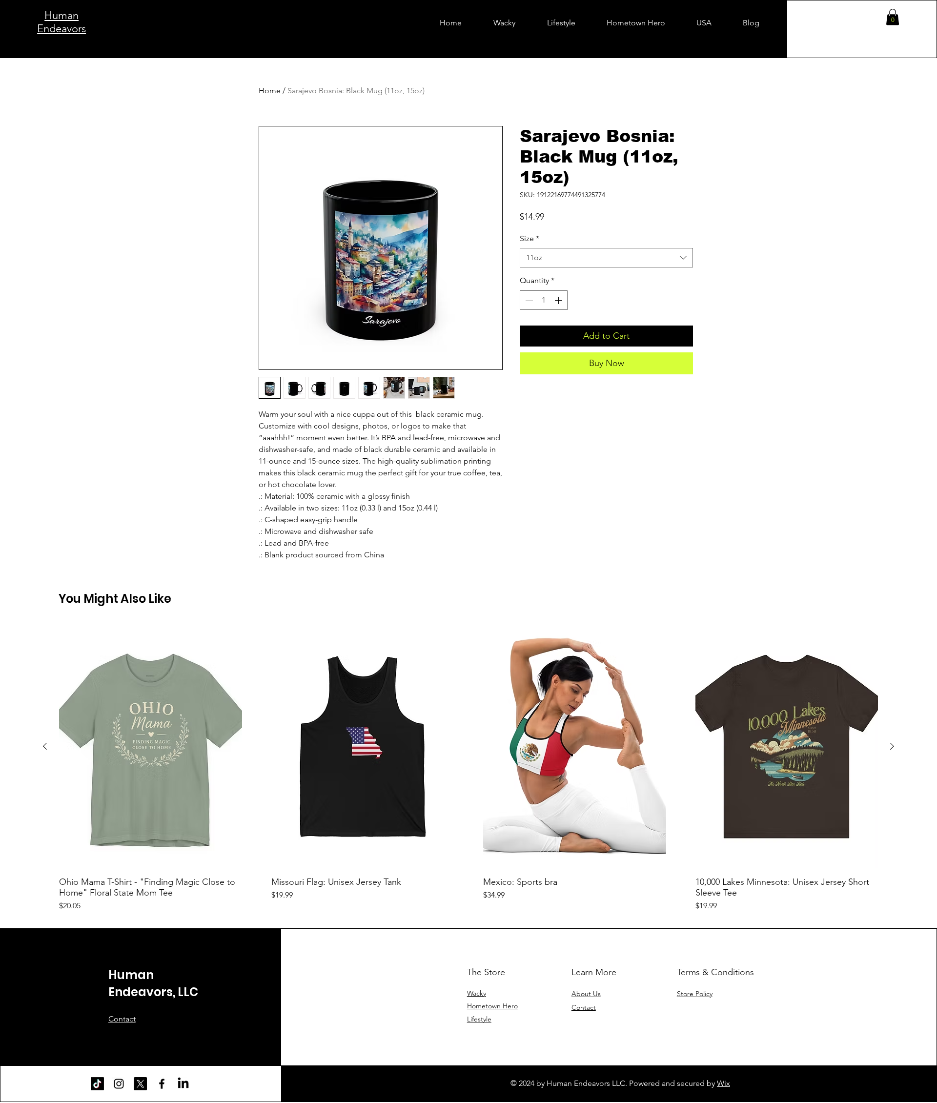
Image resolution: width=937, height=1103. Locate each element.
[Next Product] (892, 746)
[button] (892, 17)
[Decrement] (528, 300)
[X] (140, 1083)
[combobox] (606, 257)
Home (270, 90)
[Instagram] (118, 1083)
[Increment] (559, 300)
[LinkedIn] (183, 1083)
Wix (723, 1083)
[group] (468, 768)
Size (529, 238)
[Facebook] (161, 1083)
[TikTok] (97, 1083)
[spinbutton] (543, 300)
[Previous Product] (45, 746)
